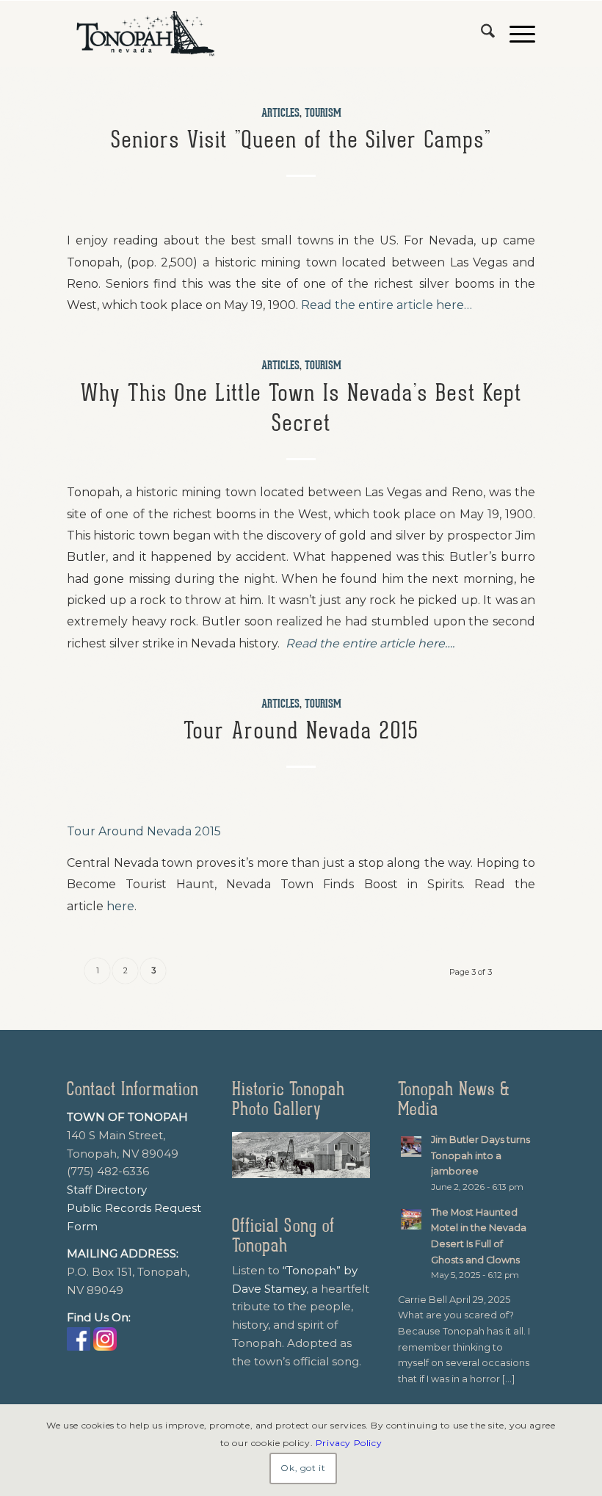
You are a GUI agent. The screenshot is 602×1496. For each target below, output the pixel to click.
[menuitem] (480, 34)
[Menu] (515, 34)
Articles (280, 114)
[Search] (480, 34)
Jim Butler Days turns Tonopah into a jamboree (480, 1155)
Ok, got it (302, 1467)
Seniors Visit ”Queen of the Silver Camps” (301, 140)
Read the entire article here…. (370, 643)
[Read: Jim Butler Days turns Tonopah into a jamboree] (411, 1146)
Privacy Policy (349, 1442)
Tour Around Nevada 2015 (301, 730)
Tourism (323, 114)
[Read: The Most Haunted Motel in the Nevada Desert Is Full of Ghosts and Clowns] (411, 1219)
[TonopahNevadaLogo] (145, 34)
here (120, 906)
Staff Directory (107, 1190)
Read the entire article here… (386, 305)
